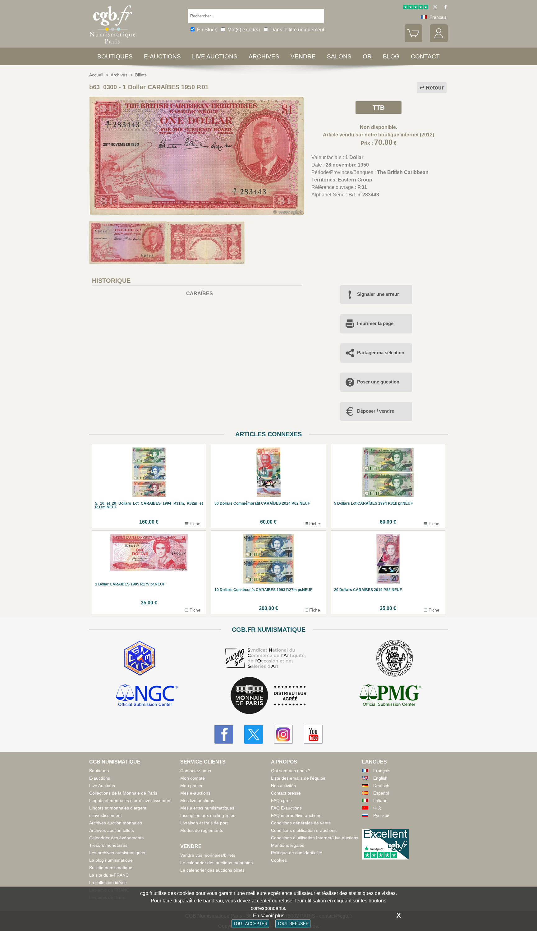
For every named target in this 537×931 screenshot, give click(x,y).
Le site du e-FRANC (109, 875)
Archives (264, 56)
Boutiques (115, 56)
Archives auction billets (111, 830)
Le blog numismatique (111, 860)
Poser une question (378, 381)
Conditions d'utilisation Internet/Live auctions (314, 837)
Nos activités (283, 785)
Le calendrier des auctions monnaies (216, 862)
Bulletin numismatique (110, 867)
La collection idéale (108, 882)
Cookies (279, 860)
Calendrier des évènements (116, 837)
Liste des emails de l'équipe (298, 778)
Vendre (303, 56)
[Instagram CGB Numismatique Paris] (283, 734)
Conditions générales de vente (301, 822)
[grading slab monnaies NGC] (147, 696)
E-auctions (162, 56)
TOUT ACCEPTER (250, 923)
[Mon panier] (414, 40)
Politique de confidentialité (296, 852)
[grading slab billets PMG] (390, 696)
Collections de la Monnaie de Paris (123, 793)
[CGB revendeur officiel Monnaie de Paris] (268, 696)
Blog (391, 56)
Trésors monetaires (108, 845)
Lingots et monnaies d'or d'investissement (130, 800)
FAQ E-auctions (286, 807)
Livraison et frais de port (204, 822)
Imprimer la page (375, 323)
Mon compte (192, 778)
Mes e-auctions (195, 793)
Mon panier (191, 785)
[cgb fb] (444, 7)
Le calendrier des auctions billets (212, 870)
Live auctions (214, 56)
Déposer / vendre (375, 411)
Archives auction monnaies (115, 822)
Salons (339, 56)
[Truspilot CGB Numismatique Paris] (415, 7)
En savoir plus (268, 915)
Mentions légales (287, 845)
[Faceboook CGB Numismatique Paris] (223, 734)
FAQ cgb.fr (281, 800)
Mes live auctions (197, 800)
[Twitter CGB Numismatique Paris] (253, 734)
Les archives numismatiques (117, 852)
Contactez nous (195, 770)
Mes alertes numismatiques (207, 807)
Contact (425, 56)
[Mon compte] (439, 40)
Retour (435, 88)
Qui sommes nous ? (290, 770)
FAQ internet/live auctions (296, 815)
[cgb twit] (434, 7)
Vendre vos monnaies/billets (207, 855)
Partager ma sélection (380, 352)
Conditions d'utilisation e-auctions (304, 830)
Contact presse (286, 793)
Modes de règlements (201, 830)
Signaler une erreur (378, 294)
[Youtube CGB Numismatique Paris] (313, 734)
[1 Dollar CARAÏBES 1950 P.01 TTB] (196, 213)
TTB (378, 107)
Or (367, 56)
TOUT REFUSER (293, 923)
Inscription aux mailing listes (207, 815)
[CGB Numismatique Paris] (112, 45)
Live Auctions (102, 785)
